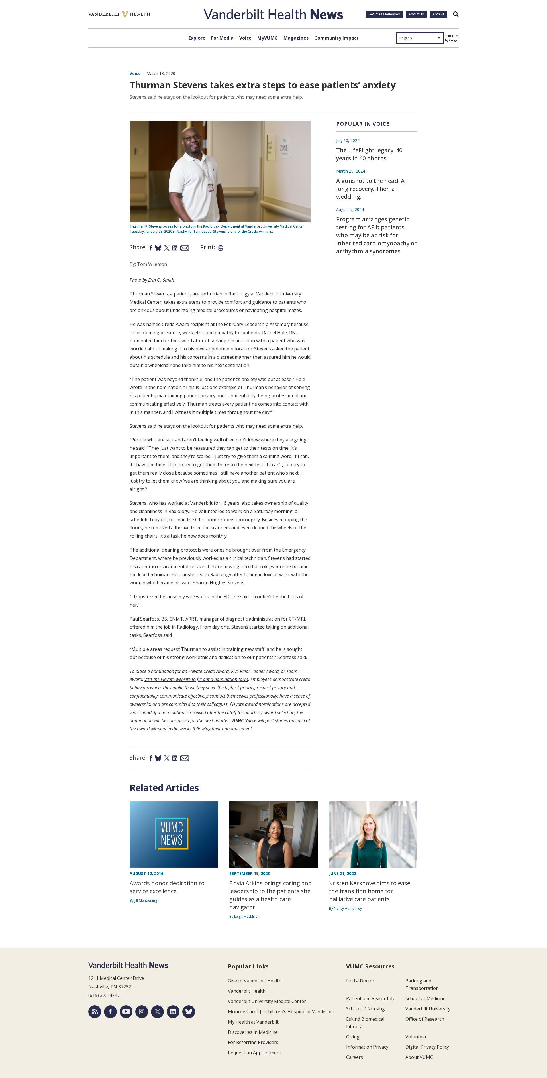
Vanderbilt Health (247, 991)
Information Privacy (367, 1047)
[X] (157, 1011)
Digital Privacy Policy (427, 1047)
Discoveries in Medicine (253, 1032)
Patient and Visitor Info (371, 998)
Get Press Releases (384, 14)
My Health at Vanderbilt (253, 1022)
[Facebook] (110, 1011)
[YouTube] (126, 1011)
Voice (245, 38)
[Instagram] (141, 1011)
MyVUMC (267, 38)
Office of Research (424, 1019)
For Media (222, 38)
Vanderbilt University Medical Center (267, 1001)
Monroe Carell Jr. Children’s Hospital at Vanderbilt (281, 1011)
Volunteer (416, 1037)
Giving (353, 1037)
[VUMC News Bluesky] (188, 1011)
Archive (438, 14)
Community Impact (336, 38)
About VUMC (419, 1057)
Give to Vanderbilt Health (254, 981)
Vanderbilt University (427, 1009)
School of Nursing (365, 1009)
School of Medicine (425, 998)
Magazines (296, 38)
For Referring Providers (253, 1042)
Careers (354, 1057)
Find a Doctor (360, 981)
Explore (197, 38)
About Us (416, 14)
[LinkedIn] (173, 1011)
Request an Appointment (254, 1052)
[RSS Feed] (94, 1011)
